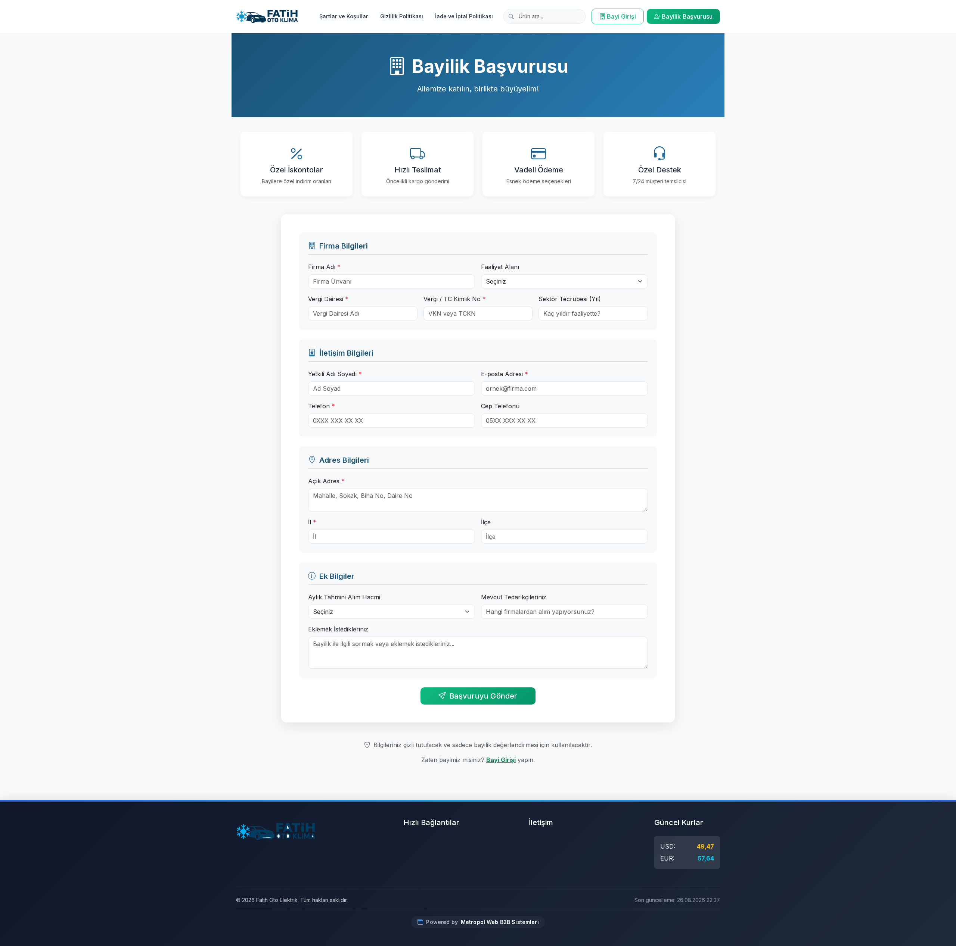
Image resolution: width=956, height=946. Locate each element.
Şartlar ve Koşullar (343, 16)
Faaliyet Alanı (500, 267)
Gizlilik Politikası (401, 16)
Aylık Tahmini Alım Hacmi (344, 597)
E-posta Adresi (504, 374)
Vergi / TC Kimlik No (454, 299)
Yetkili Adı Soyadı (335, 374)
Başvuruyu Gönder (483, 695)
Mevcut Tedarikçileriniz (513, 597)
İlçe (486, 522)
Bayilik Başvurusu (687, 16)
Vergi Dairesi (328, 299)
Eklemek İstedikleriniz (338, 629)
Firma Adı (324, 267)
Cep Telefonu (500, 406)
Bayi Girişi (621, 16)
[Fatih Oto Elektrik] (267, 16)
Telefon (321, 406)
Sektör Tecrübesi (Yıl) (569, 299)
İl (312, 522)
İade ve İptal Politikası (464, 16)
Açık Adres (326, 481)
